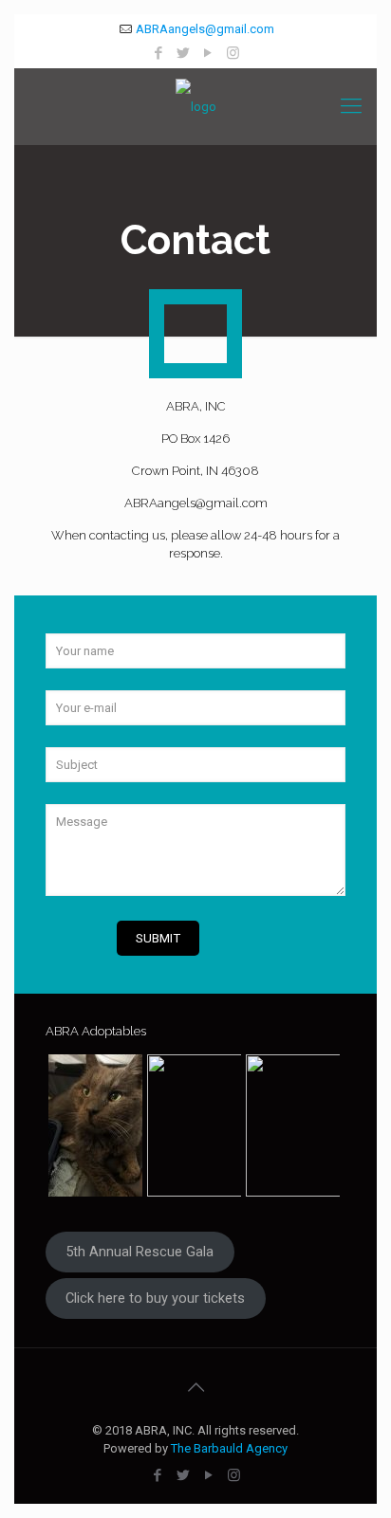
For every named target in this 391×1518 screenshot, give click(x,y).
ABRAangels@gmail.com (205, 29)
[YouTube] (208, 53)
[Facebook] (159, 53)
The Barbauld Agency (229, 1448)
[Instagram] (233, 53)
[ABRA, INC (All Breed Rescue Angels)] (195, 107)
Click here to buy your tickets (155, 1298)
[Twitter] (184, 53)
